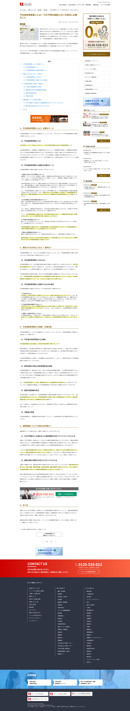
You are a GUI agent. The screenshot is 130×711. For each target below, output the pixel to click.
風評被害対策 (90, 610)
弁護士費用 (88, 5)
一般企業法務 (90, 594)
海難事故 (60, 635)
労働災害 (60, 605)
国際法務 (89, 646)
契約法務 (89, 596)
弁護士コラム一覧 (33, 602)
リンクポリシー (33, 621)
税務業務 (60, 640)
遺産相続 (60, 613)
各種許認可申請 (90, 648)
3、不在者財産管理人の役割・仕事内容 (32, 84)
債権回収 (89, 635)
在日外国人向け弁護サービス (64, 646)
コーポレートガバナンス (92, 599)
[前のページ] (42, 541)
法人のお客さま (72, 5)
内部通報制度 (90, 640)
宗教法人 (89, 662)
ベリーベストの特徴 (105, 5)
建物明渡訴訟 (90, 632)
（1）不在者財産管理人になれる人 (32, 77)
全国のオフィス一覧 (34, 588)
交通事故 (60, 599)
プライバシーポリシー (34, 618)
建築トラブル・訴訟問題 (63, 626)
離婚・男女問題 (61, 591)
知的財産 (89, 624)
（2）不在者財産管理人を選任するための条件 (35, 80)
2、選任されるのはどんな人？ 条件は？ (32, 74)
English (99, 2)
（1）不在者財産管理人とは (30, 67)
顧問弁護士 (89, 591)
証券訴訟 (60, 632)
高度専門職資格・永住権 (63, 651)
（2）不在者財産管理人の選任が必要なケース (35, 70)
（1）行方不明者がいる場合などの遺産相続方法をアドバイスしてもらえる (43, 103)
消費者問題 (60, 616)
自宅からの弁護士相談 (34, 599)
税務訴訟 (89, 616)
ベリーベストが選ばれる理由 (36, 591)
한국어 (108, 2)
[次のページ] (56, 541)
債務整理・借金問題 (62, 602)
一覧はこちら (103, 141)
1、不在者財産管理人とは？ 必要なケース (32, 64)
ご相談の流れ (95, 5)
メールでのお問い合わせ (35, 615)
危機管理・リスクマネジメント (94, 637)
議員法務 (89, 656)
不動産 (88, 626)
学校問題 (60, 621)
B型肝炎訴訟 (61, 607)
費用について (32, 596)
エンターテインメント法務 (93, 659)
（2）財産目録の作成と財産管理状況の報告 (34, 90)
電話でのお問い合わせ (34, 612)
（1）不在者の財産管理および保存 (32, 87)
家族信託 (60, 637)
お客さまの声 (32, 604)
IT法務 (88, 607)
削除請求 (60, 618)
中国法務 (89, 643)
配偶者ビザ (60, 654)
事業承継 (89, 651)
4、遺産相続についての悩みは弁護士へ (32, 100)
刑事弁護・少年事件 (62, 596)
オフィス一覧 (80, 5)
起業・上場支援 (90, 605)
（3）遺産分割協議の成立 (30, 93)
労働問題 (60, 594)
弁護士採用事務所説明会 (33, 682)
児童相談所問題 (61, 624)
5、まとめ (24, 109)
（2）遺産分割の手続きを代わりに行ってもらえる (36, 106)
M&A (88, 602)
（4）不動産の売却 (28, 96)
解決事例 (31, 607)
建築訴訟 (89, 629)
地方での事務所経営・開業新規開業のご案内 (88, 682)
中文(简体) (104, 2)
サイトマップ (32, 610)
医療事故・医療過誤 (62, 629)
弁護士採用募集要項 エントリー (60, 682)
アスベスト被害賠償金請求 (64, 610)
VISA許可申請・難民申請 (63, 648)
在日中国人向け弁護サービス (64, 643)
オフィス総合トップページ (34, 583)
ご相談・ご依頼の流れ (34, 593)
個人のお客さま (63, 5)
